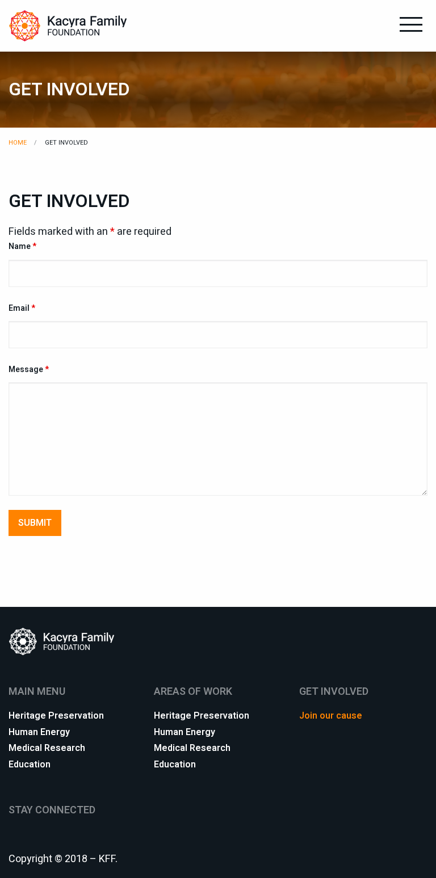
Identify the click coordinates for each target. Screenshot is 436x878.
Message (29, 369)
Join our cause (330, 714)
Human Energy (39, 731)
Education (30, 763)
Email (22, 308)
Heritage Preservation (56, 714)
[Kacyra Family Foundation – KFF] (68, 25)
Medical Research (47, 747)
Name (22, 246)
